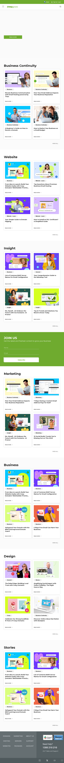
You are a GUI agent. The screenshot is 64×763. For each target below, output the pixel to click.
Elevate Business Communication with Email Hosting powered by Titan (17, 94)
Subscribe (21, 360)
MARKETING (18, 736)
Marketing (12, 374)
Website (10, 157)
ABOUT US (30, 736)
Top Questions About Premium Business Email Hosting (45, 185)
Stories (9, 647)
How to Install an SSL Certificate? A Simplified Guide (46, 220)
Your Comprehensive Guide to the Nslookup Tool (45, 276)
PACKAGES (18, 746)
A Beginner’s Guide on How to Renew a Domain (16, 129)
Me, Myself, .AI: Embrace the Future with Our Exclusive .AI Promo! (16, 312)
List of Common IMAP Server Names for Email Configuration (16, 276)
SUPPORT (29, 741)
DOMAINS (6, 736)
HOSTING (6, 741)
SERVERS (18, 741)
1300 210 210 (50, 747)
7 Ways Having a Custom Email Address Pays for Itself (45, 402)
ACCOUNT (30, 746)
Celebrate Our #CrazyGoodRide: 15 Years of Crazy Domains (17, 620)
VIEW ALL (55, 143)
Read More (8, 101)
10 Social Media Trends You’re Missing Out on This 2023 (45, 437)
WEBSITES (6, 746)
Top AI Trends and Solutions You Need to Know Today (46, 312)
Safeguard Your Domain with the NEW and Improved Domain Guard (17, 529)
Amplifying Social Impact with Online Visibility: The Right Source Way (45, 585)
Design (9, 556)
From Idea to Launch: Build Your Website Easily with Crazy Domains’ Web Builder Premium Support (17, 187)
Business (11, 465)
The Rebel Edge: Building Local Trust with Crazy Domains (16, 584)
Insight (9, 248)
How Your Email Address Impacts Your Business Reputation (46, 94)
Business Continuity (20, 66)
